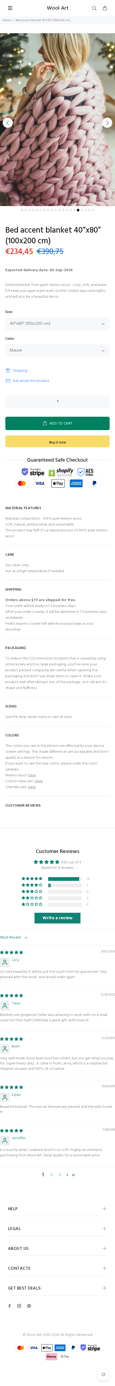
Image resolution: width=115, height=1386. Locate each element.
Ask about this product (31, 381)
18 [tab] (85, 210)
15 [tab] (74, 210)
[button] (32, 879)
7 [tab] (44, 210)
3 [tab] (29, 210)
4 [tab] (33, 210)
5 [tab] (37, 210)
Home (7, 20)
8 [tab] (48, 210)
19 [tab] (89, 210)
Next (107, 123)
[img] (11, 953)
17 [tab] (81, 210)
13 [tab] (67, 210)
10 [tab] (55, 210)
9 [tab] (52, 210)
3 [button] (60, 1175)
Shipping (20, 371)
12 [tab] (63, 210)
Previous (8, 123)
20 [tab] (93, 210)
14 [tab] (70, 210)
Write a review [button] (57, 918)
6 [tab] (40, 210)
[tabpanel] (57, 119)
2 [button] (51, 1175)
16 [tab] (78, 210)
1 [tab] (22, 210)
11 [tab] (59, 210)
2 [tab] (25, 210)
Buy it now (57, 442)
